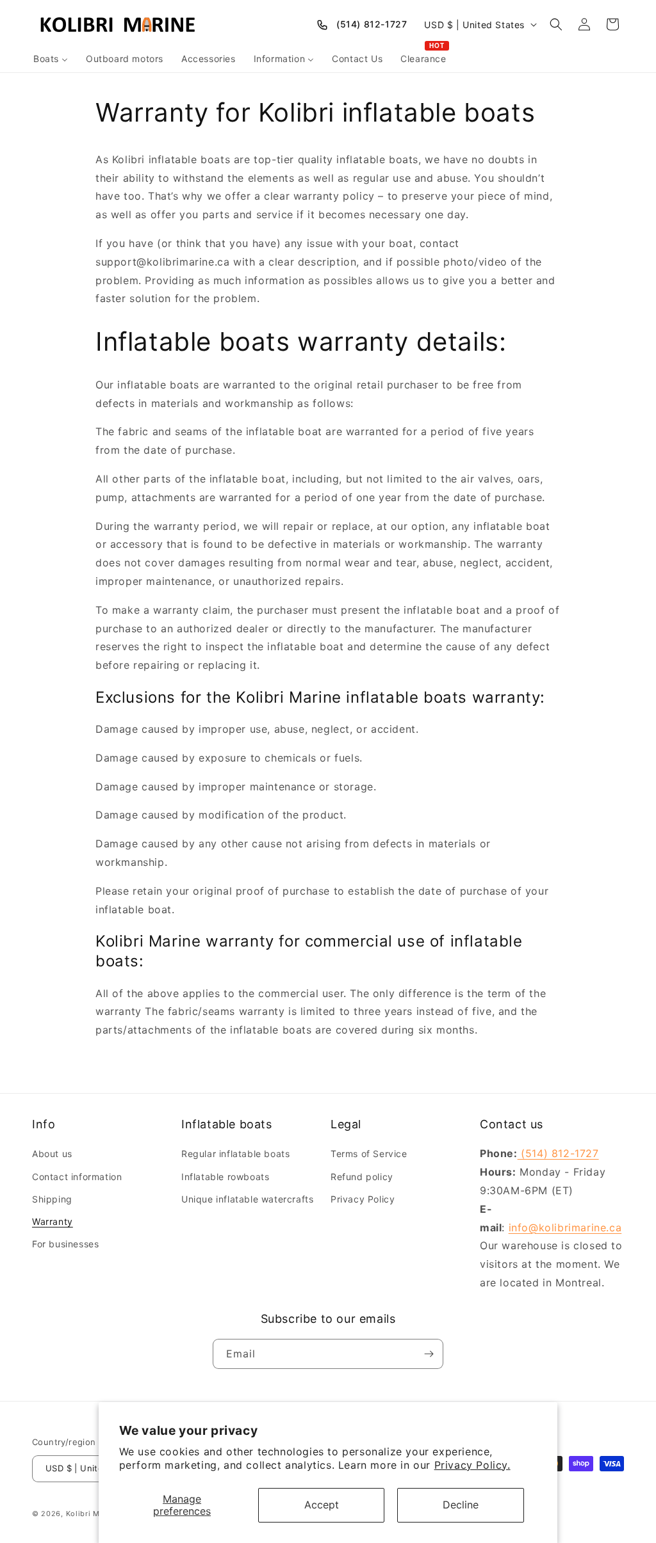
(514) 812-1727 (371, 24)
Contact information (77, 1176)
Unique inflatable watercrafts (247, 1199)
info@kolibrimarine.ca (565, 1227)
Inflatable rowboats (225, 1176)
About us (52, 1153)
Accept (321, 1504)
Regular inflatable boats (235, 1153)
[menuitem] (50, 58)
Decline (461, 1504)
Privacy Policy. (472, 1465)
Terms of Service (369, 1153)
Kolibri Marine (92, 1513)
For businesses (65, 1243)
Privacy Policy (363, 1199)
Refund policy (362, 1176)
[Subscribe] (428, 1354)
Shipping (52, 1199)
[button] (556, 24)
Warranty (52, 1221)
